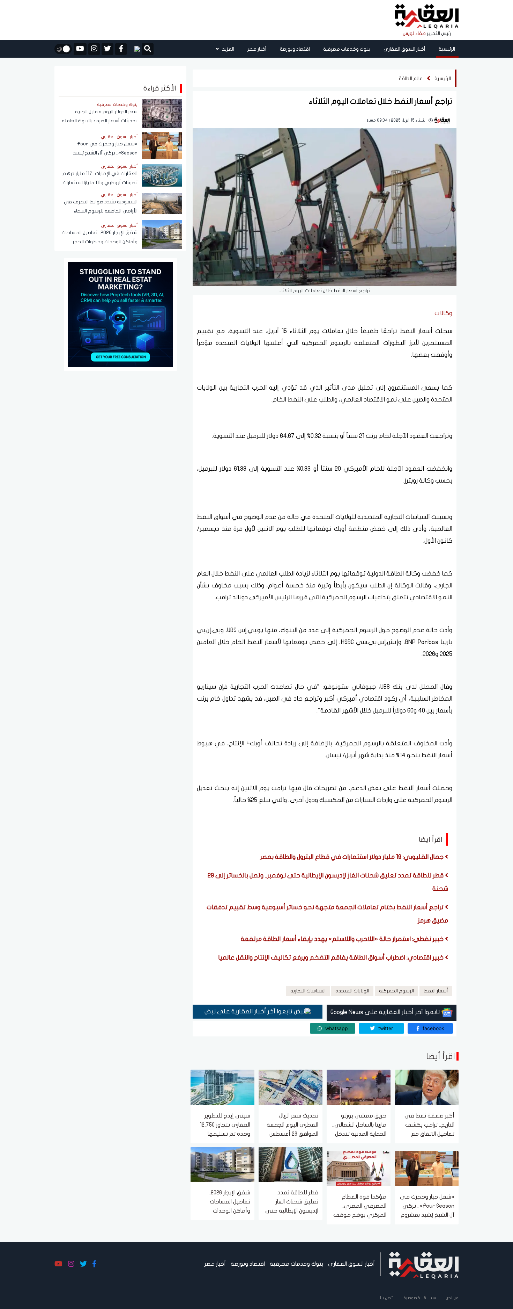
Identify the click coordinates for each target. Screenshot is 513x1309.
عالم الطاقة (411, 78)
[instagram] (94, 49)
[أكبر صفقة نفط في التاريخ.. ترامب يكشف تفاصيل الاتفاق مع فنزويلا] (427, 1087)
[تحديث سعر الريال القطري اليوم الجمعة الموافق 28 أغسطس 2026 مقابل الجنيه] (290, 1087)
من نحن (452, 1298)
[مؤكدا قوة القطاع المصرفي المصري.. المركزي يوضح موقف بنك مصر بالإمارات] (359, 1168)
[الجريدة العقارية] (427, 17)
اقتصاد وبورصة (295, 49)
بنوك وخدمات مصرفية (346, 49)
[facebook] (121, 49)
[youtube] (80, 49)
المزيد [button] (227, 49)
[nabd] (134, 49)
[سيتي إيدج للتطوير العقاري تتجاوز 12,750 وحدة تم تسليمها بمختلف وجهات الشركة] (222, 1087)
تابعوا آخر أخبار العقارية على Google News (385, 1012)
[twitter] (107, 49)
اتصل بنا (387, 1298)
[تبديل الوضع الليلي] (63, 49)
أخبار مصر (257, 49)
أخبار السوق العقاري (404, 49)
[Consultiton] (120, 314)
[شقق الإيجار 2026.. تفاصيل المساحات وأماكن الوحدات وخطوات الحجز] (222, 1164)
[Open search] (148, 50)
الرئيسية (447, 49)
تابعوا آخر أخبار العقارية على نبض (249, 1011)
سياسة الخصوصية (419, 1298)
